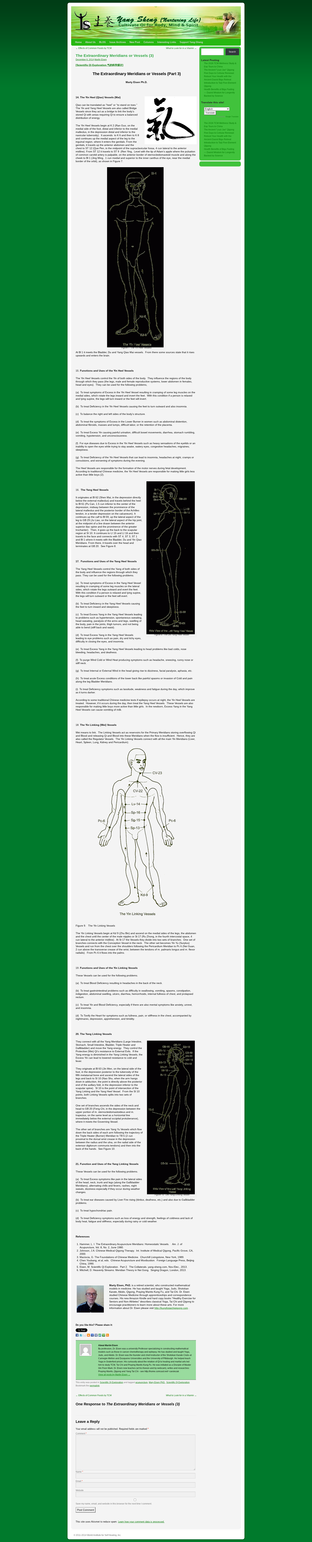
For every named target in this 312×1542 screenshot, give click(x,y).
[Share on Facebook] (77, 1335)
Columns (149, 42)
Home (78, 42)
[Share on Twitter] (80, 1335)
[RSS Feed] (107, 1335)
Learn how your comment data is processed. (141, 1521)
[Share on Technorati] (103, 1335)
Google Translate (232, 117)
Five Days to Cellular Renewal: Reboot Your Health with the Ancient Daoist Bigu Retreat (219, 76)
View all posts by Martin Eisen (114, 1374)
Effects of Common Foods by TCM (94, 48)
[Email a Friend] (84, 1335)
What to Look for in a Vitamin (181, 48)
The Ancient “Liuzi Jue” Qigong (219, 70)
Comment (81, 1433)
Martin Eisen (100, 59)
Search (232, 52)
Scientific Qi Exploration (111, 1382)
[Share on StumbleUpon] (99, 1335)
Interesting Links (166, 42)
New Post (134, 42)
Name (79, 1472)
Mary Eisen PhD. (157, 1382)
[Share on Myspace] (96, 1335)
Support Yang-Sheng (191, 42)
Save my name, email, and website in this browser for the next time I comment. (114, 1503)
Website (80, 1490)
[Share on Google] (92, 1335)
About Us (90, 42)
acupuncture (141, 1382)
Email (79, 1481)
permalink (94, 1385)
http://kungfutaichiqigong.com (171, 1308)
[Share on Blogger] (88, 1335)
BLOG (102, 42)
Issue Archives (117, 42)
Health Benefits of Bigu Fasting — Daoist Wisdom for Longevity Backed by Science (219, 92)
